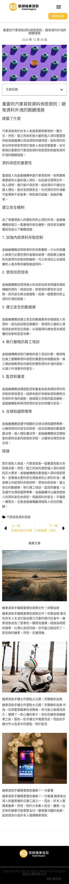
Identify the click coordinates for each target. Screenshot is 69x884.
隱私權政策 (53, 879)
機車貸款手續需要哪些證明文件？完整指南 (30, 608)
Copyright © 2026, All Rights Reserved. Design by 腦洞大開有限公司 (34, 872)
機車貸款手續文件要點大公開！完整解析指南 (32, 699)
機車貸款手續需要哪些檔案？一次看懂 (27, 790)
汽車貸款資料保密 (19, 517)
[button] (59, 7)
